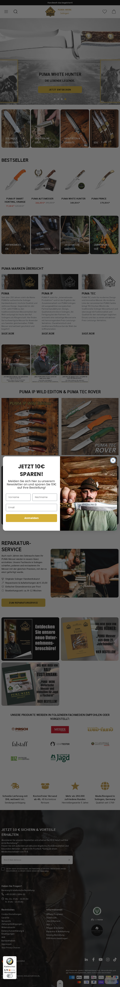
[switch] (10, 976)
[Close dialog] (113, 460)
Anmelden (31, 518)
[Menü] (15, 958)
